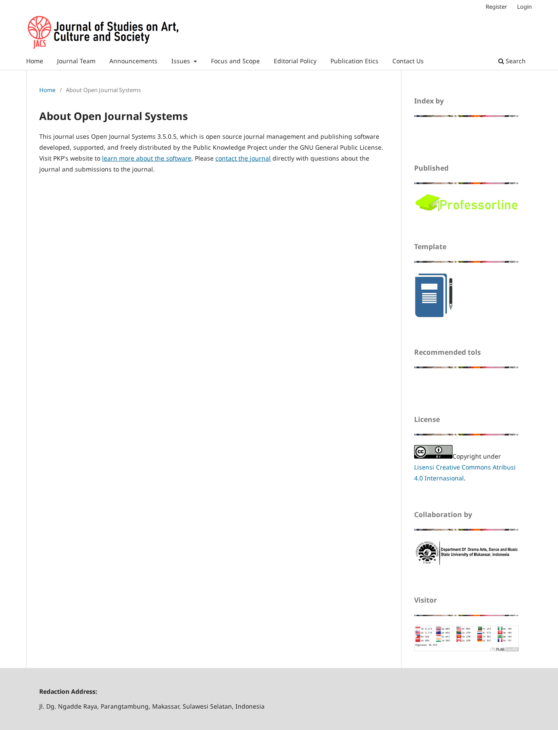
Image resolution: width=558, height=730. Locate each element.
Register (496, 6)
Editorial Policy (295, 61)
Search (515, 61)
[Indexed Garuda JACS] (442, 131)
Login (524, 6)
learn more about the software (146, 158)
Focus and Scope (235, 61)
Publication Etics (354, 61)
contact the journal (243, 158)
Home (34, 61)
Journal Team (76, 61)
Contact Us (408, 61)
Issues (181, 61)
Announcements (133, 61)
